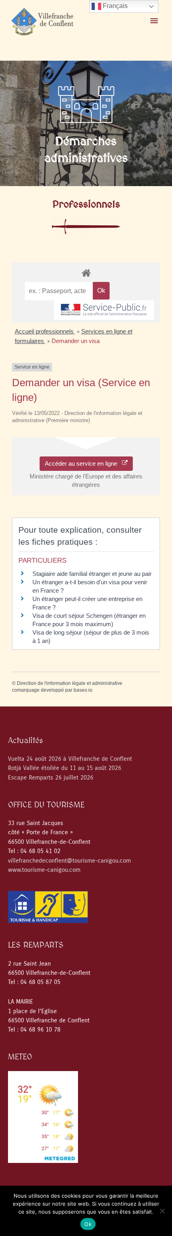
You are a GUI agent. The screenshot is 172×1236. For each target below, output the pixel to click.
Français (114, 5)
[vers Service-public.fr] (104, 310)
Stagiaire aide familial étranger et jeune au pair (92, 573)
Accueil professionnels (45, 331)
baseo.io (83, 690)
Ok (88, 1224)
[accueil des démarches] (86, 272)
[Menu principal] (154, 21)
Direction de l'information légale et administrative (69, 683)
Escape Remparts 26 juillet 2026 (50, 777)
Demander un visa (76, 340)
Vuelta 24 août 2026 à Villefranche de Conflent (70, 759)
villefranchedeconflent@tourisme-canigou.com (69, 860)
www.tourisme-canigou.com (44, 870)
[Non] (162, 1211)
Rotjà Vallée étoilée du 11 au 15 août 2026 (64, 768)
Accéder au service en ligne (83, 463)
